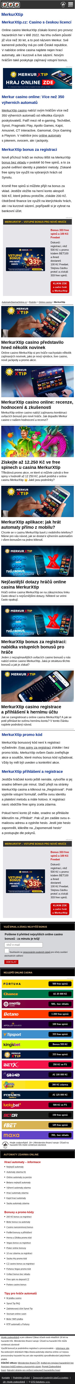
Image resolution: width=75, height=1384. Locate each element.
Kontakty (6, 1378)
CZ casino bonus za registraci (20, 1264)
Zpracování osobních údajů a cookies (50, 1378)
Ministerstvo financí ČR (29, 1363)
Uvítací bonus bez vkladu (18, 1274)
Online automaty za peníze (19, 1177)
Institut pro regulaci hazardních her (57, 1363)
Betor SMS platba (14, 1319)
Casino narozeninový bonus (19, 1227)
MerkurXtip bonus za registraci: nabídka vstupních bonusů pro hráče (33, 647)
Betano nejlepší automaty (18, 1182)
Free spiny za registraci (34, 747)
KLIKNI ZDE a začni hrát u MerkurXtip (60, 287)
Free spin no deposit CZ (17, 1279)
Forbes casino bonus (16, 1284)
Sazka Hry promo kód (16, 1258)
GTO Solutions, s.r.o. (40, 1382)
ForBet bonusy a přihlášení (19, 1232)
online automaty (50, 135)
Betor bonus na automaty (18, 1222)
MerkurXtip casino (14, 110)
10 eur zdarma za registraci (19, 1253)
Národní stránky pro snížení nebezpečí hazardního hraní (33, 1370)
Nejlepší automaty (15, 1167)
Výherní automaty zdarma (18, 1188)
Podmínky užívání (21, 1378)
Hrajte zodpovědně (10, 1337)
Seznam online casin (16, 1314)
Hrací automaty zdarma (17, 1193)
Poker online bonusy (16, 1248)
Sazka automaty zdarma (17, 1203)
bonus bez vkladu (14, 162)
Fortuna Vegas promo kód (18, 1269)
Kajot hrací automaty (16, 1198)
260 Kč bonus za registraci (19, 1217)
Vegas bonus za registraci (18, 1243)
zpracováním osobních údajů (36, 952)
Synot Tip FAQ (13, 1303)
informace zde (62, 1348)
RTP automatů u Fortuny (17, 1324)
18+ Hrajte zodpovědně (14, 1382)
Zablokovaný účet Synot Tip (19, 1308)
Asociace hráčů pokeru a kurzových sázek (21, 1366)
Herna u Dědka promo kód (19, 1237)
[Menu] (70, 4)
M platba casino (13, 1298)
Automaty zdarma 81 (16, 1172)
